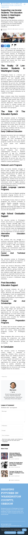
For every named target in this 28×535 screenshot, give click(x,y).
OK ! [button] (24, 530)
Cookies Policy (17, 530)
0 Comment (4, 30)
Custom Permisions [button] (10, 532)
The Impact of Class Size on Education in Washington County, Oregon (16, 473)
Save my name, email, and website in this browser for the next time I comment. (12, 440)
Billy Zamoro (4, 29)
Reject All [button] (20, 532)
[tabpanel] (13, 38)
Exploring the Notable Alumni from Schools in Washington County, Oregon (15, 464)
